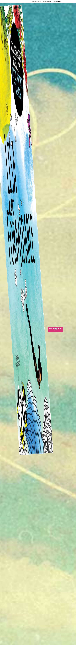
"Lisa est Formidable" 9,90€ (55, 329)
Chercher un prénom (36, 1)
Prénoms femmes (47, 1)
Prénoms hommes (57, 1)
